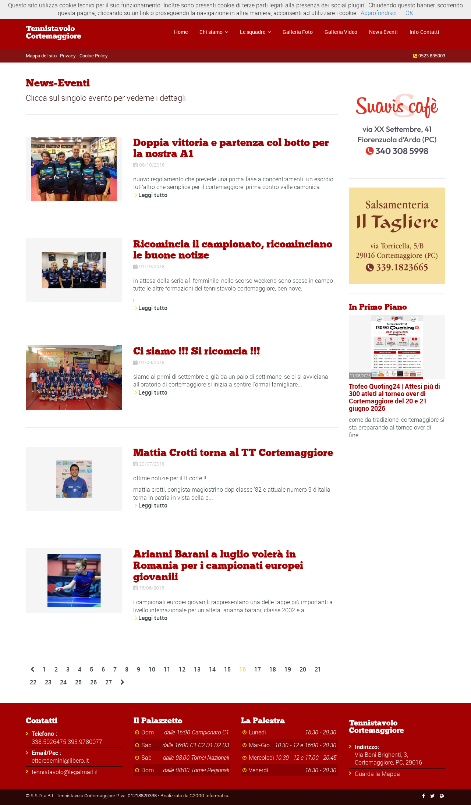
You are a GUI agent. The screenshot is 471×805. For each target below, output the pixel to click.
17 (257, 669)
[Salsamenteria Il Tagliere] (397, 235)
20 (303, 669)
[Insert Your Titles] (74, 168)
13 (197, 669)
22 (33, 682)
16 (242, 669)
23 (48, 682)
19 (287, 669)
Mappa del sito (41, 55)
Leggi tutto (152, 195)
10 (152, 669)
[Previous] (32, 669)
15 (227, 669)
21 (318, 669)
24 (63, 682)
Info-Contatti (424, 31)
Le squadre (253, 31)
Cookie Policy (93, 55)
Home (181, 31)
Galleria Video (341, 31)
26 (93, 682)
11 (167, 669)
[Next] (122, 682)
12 (182, 669)
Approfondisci (379, 13)
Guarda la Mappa (377, 774)
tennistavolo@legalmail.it (65, 772)
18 (272, 669)
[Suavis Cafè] (397, 121)
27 (108, 682)
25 (78, 682)
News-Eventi (383, 31)
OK (409, 13)
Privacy (68, 55)
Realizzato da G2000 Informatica (195, 795)
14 (212, 669)
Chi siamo (211, 31)
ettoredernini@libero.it (60, 760)
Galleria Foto (298, 31)
